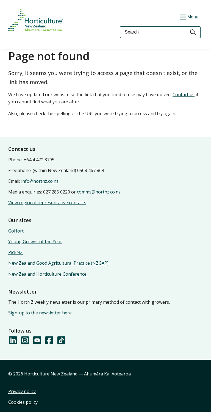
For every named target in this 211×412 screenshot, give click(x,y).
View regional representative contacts (47, 203)
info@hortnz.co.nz (40, 181)
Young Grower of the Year (35, 242)
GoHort (16, 231)
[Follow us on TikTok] (61, 340)
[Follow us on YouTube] (36, 340)
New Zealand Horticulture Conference (48, 274)
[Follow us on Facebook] (49, 340)
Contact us (184, 95)
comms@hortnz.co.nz (99, 192)
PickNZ (15, 252)
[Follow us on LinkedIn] (12, 340)
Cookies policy (23, 402)
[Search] (193, 32)
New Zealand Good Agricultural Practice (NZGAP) (58, 263)
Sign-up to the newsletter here (40, 313)
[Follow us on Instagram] (24, 340)
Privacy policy (22, 391)
